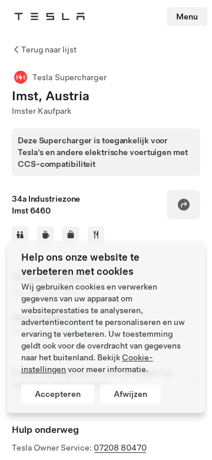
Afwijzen (130, 394)
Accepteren (58, 394)
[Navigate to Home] (49, 16)
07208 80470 (120, 447)
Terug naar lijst (49, 49)
